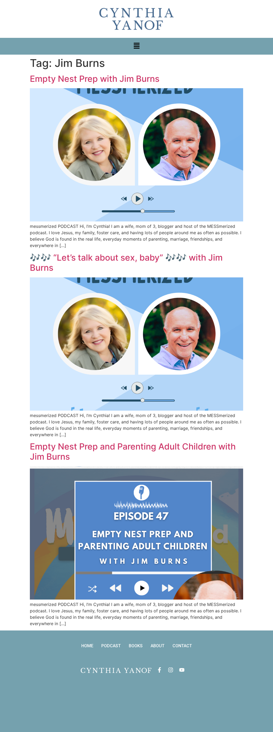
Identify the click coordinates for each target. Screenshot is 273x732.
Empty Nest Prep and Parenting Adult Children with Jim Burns (133, 451)
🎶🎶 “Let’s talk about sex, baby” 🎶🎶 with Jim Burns (126, 262)
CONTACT (182, 646)
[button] (136, 46)
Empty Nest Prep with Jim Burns (94, 79)
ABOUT (157, 646)
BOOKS (136, 646)
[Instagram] (170, 670)
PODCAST (111, 646)
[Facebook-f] (159, 670)
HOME (87, 646)
